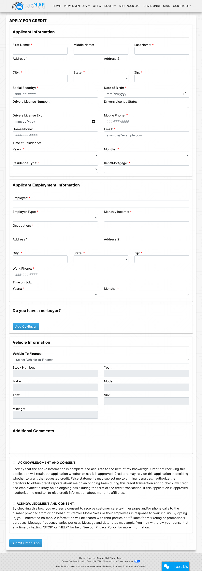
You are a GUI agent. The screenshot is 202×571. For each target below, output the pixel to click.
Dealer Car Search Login (73, 561)
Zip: (137, 72)
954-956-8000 (139, 566)
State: (78, 72)
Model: (109, 381)
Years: (17, 149)
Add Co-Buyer (25, 326)
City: (16, 72)
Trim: (16, 395)
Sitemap (107, 561)
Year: (108, 367)
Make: (17, 381)
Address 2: (112, 59)
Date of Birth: (114, 88)
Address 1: (21, 59)
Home (82, 558)
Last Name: (142, 45)
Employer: (20, 198)
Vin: (107, 395)
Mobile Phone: (114, 115)
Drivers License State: (120, 101)
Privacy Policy (106, 527)
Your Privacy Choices (123, 561)
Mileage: (19, 409)
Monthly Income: (116, 212)
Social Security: (24, 88)
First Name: (21, 45)
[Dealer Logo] (28, 6)
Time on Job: (22, 282)
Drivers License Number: (31, 101)
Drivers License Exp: (28, 115)
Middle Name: (84, 45)
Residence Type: (25, 163)
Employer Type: (24, 212)
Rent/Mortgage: (116, 163)
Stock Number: (24, 367)
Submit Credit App (26, 543)
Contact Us (102, 558)
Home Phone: (23, 129)
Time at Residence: (27, 143)
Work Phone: (22, 268)
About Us (91, 558)
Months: (110, 149)
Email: (108, 129)
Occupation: (22, 225)
